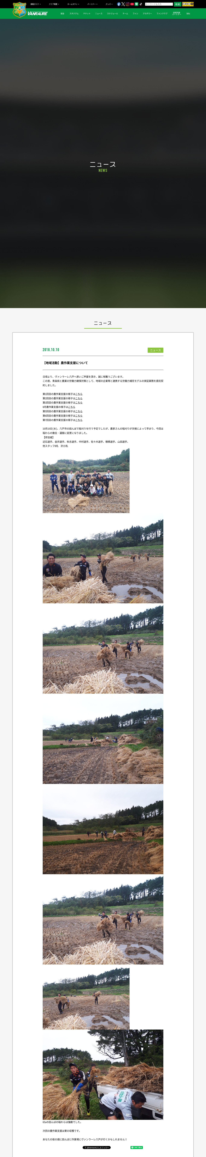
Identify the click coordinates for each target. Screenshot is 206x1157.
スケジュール (112, 13)
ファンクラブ (162, 13)
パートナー (91, 4)
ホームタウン (72, 4)
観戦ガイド (35, 4)
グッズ (108, 4)
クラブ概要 (53, 4)
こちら (78, 394)
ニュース (98, 13)
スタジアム (74, 13)
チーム (125, 13)
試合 (62, 13)
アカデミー (147, 13)
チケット (86, 13)
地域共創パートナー (176, 13)
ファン (135, 13)
